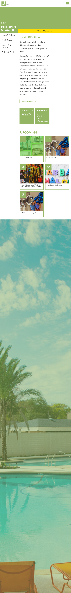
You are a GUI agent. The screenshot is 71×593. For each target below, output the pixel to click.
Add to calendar (28, 101)
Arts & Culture (7, 40)
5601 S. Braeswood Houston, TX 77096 (40, 115)
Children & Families (8, 28)
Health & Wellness (8, 35)
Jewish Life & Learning (6, 46)
